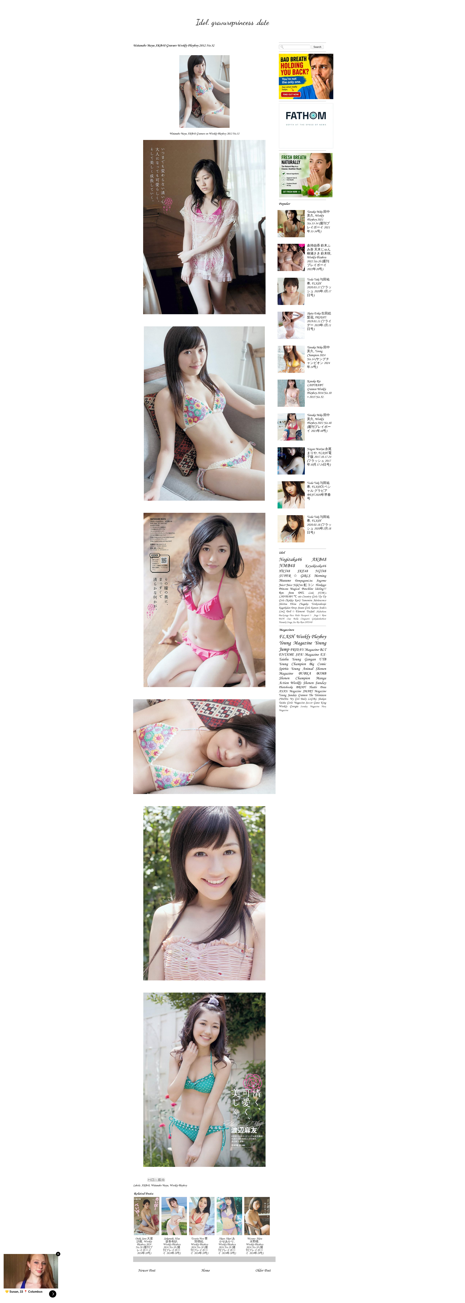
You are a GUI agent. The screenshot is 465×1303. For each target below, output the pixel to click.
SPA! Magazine (307, 655)
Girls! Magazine (296, 703)
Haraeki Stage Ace (287, 622)
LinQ (281, 611)
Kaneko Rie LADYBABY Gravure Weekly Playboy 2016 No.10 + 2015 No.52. (319, 389)
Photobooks (286, 687)
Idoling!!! (320, 589)
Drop (294, 608)
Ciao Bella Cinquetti (298, 619)
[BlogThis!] (153, 1180)
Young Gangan (304, 659)
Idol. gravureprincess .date (232, 22)
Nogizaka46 (290, 560)
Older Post (263, 1270)
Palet (297, 615)
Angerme (321, 581)
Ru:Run (300, 622)
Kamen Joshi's (318, 608)
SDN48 (308, 622)
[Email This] (149, 1180)
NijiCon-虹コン (303, 585)
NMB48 (287, 566)
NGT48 (320, 571)
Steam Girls (304, 608)
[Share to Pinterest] (163, 1180)
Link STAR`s (317, 593)
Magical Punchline (301, 589)
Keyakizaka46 (315, 566)
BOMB (321, 673)
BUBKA (304, 673)
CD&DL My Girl (289, 699)
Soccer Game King (316, 703)
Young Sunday (287, 695)
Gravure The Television (312, 695)
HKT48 (284, 571)
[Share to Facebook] (159, 1180)
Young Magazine (295, 643)
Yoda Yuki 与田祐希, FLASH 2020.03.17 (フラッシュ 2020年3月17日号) (319, 287)
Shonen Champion (294, 678)
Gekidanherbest (319, 619)
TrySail (310, 611)
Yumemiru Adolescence (314, 600)
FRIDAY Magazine (304, 650)
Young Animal (302, 669)
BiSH (281, 619)
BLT (323, 650)
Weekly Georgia (288, 706)
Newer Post (146, 1270)
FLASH (286, 637)
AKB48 (145, 1185)
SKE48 (302, 571)
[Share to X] (156, 1180)
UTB (322, 659)
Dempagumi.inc (304, 581)
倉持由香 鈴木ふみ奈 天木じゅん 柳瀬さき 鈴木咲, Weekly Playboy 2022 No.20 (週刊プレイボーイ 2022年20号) (319, 257)
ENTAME (286, 655)
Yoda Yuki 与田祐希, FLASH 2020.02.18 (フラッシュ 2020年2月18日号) (319, 524)
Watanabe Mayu (159, 1185)
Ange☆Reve (320, 615)
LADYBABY (286, 596)
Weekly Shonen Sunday (308, 683)
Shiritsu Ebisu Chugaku (293, 604)
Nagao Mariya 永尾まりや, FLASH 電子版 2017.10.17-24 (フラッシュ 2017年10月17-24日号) (319, 457)
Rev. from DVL (291, 593)
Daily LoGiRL (309, 699)
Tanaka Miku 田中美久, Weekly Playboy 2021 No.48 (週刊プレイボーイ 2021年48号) (319, 423)
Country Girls (309, 596)
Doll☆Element (295, 611)
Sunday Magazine (309, 706)
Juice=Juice (285, 585)
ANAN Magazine (290, 691)
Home (205, 1270)
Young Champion (292, 664)
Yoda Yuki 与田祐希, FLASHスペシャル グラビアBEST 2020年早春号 (319, 490)
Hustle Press (317, 687)
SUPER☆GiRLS (294, 576)
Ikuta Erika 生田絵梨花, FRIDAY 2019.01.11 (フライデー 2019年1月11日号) (319, 321)
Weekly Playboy (178, 1185)
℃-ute (297, 596)
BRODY (301, 687)
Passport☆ (306, 615)
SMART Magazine (314, 691)
